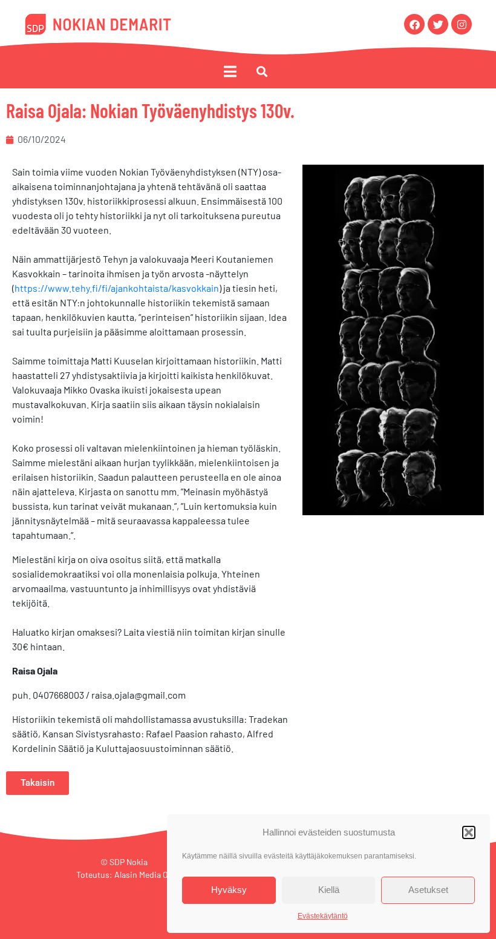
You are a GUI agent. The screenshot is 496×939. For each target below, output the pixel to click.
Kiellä (328, 890)
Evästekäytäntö (323, 916)
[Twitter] (438, 24)
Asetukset (428, 890)
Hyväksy (229, 890)
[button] (469, 832)
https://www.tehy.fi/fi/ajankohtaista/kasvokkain (117, 288)
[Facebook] (414, 24)
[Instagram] (461, 24)
